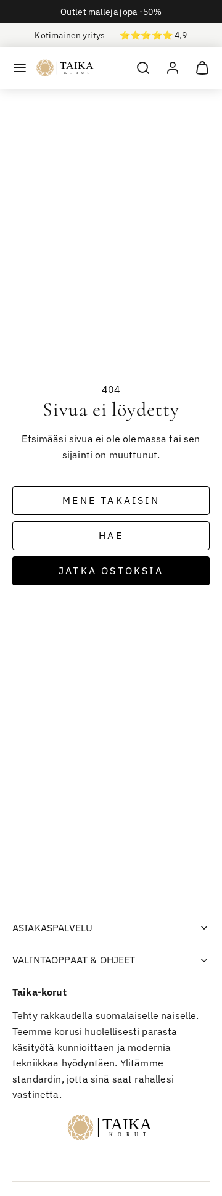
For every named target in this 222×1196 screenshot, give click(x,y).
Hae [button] (111, 535)
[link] (172, 68)
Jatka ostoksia (111, 570)
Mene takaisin (111, 500)
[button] (20, 68)
